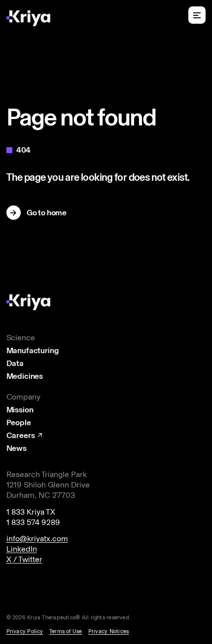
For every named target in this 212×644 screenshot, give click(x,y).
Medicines (24, 376)
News (16, 448)
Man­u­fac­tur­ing (32, 350)
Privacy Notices (108, 631)
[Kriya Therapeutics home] (28, 18)
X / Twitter (24, 559)
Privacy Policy (24, 631)
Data (15, 363)
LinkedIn (21, 549)
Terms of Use (65, 631)
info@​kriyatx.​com (37, 538)
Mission (20, 409)
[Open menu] (197, 15)
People (18, 422)
